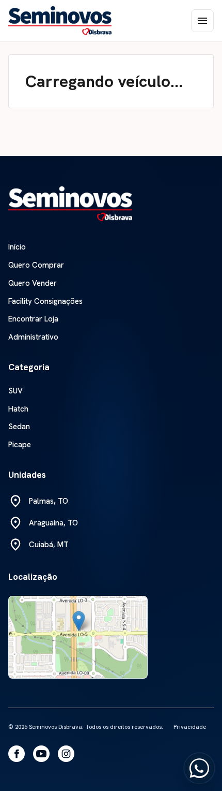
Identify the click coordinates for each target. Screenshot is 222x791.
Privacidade (189, 726)
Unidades (27, 474)
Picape (19, 445)
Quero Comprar (36, 265)
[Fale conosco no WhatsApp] (199, 768)
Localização (32, 576)
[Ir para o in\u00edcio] (70, 203)
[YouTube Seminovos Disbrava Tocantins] (41, 753)
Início (17, 247)
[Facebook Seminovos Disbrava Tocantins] (16, 753)
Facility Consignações (45, 301)
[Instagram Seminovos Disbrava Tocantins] (66, 753)
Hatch (18, 409)
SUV (15, 391)
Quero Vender (32, 283)
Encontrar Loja (33, 319)
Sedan (19, 427)
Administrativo (33, 337)
